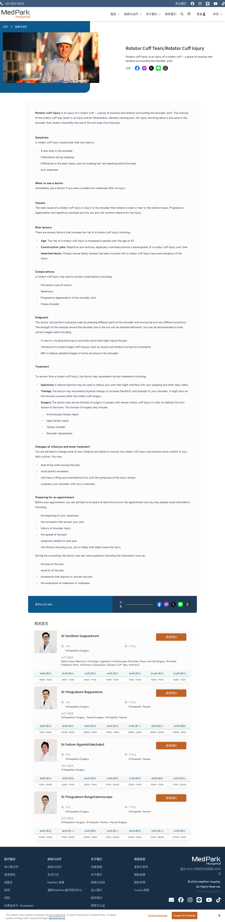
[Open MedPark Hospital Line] (199, 899)
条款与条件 (141, 867)
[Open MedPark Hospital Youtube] (209, 899)
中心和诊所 (11, 867)
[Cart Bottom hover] (189, 14)
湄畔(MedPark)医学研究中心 (64, 890)
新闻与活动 (98, 882)
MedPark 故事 (55, 882)
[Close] (219, 915)
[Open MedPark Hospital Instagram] (190, 899)
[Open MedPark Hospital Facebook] (181, 899)
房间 (7, 890)
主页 (5, 26)
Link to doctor (43, 632)
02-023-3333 (15, 3)
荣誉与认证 (98, 905)
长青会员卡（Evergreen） (20, 905)
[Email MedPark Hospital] (171, 899)
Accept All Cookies (184, 915)
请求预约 (171, 637)
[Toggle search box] (182, 14)
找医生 (8, 882)
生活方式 (53, 874)
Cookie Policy (57, 918)
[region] (112, 916)
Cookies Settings (157, 915)
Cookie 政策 (141, 890)
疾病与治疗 (21, 26)
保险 (7, 898)
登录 (200, 14)
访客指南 (96, 867)
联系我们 (96, 898)
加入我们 (96, 890)
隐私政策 (139, 874)
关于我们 (96, 874)
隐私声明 (139, 882)
